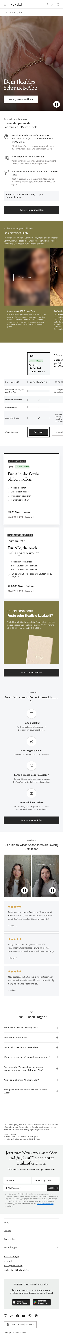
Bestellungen (10, 1247)
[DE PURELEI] (16, 4)
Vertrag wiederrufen (13, 1265)
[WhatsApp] (30, 1316)
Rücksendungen (11, 1256)
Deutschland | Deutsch (22, 1324)
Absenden (53, 1188)
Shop (6, 1222)
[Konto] (52, 4)
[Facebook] (18, 1316)
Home (6, 12)
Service (7, 1230)
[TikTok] (11, 1316)
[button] (47, 4)
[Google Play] (42, 1302)
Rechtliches (10, 1239)
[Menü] (5, 4)
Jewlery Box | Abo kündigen (16, 1270)
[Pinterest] (36, 1316)
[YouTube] (24, 1316)
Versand (8, 1261)
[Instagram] (5, 1316)
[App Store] (21, 1302)
